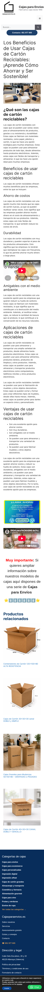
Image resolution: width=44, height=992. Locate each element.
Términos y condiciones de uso (15, 969)
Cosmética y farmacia (11, 890)
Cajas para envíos (10, 862)
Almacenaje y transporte (13, 886)
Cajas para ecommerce (12, 866)
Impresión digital (9, 874)
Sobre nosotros (8, 922)
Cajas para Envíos (31, 7)
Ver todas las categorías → (14, 909)
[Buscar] (38, 27)
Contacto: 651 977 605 (22, 33)
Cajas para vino (9, 898)
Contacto (6, 938)
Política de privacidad (11, 965)
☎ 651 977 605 (8, 943)
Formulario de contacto (11, 973)
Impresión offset (9, 878)
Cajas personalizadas (11, 870)
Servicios (6, 926)
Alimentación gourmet (12, 894)
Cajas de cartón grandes (13, 882)
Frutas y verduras (10, 901)
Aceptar (6, 988)
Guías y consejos (9, 934)
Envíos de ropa (8, 906)
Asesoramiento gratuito (12, 930)
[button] (35, 987)
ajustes (19, 984)
